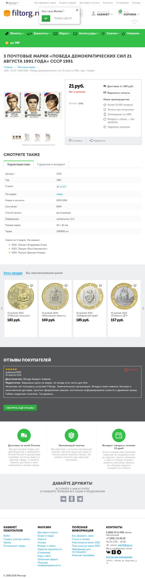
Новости (42, 539)
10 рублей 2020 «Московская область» (54, 314)
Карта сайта (44, 556)
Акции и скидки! (67, 2)
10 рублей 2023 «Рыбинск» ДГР (119, 314)
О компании (122, 2)
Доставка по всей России (24, 445)
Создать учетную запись (17, 539)
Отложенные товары (14, 546)
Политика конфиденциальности (49, 564)
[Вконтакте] (108, 553)
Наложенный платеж (71, 445)
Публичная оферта (48, 559)
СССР (63, 186)
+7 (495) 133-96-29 (115, 538)
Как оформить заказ (45, 2)
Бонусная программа (83, 555)
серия (59, 194)
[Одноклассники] (113, 553)
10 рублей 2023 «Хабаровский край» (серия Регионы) (87, 316)
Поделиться (99, 141)
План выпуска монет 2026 (86, 542)
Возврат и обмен (47, 546)
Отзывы (136, 2)
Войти (7, 535)
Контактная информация (119, 557)
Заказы (7, 542)
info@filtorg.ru (125, 545)
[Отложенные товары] (134, 22)
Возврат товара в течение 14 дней (118, 447)
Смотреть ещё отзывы (20, 408)
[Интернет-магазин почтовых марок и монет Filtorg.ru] (23, 13)
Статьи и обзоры (81, 539)
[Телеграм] (119, 553)
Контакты (108, 2)
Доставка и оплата (90, 2)
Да (46, 18)
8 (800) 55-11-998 (115, 532)
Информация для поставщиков (81, 550)
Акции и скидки (46, 535)
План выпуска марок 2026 (86, 546)
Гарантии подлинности (50, 549)
